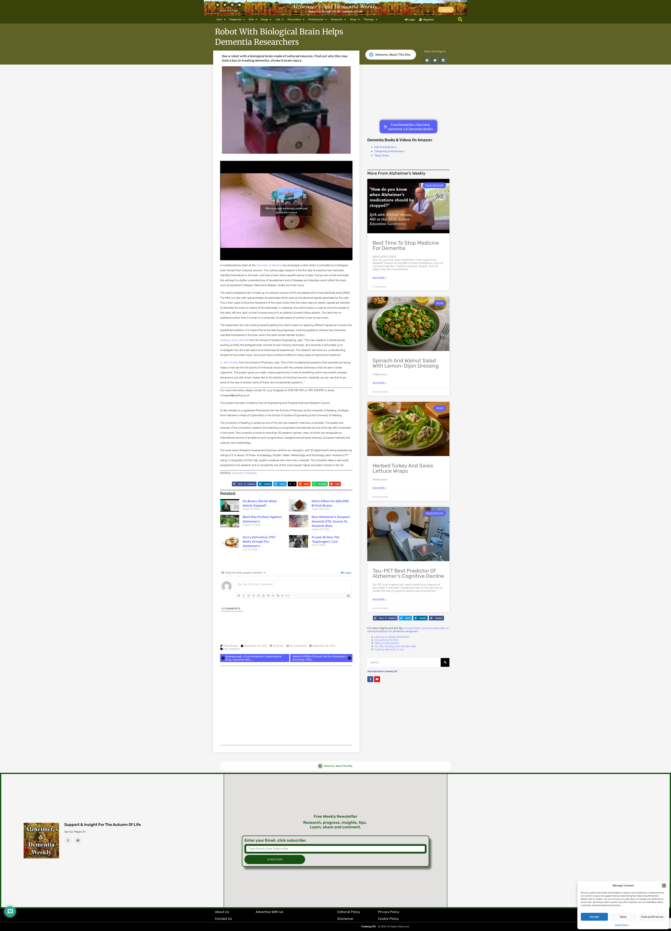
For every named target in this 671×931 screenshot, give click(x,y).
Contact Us (223, 919)
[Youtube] (377, 679)
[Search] (445, 662)
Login (347, 572)
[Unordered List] (263, 596)
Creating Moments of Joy (389, 649)
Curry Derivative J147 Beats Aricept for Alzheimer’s (259, 541)
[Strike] (253, 596)
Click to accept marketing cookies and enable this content (286, 210)
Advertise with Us (269, 912)
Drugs (264, 19)
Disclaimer (345, 919)
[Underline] (248, 596)
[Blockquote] (268, 596)
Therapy (369, 19)
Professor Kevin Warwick (234, 340)
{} (282, 595)
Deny (623, 916)
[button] (664, 885)
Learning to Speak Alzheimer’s (391, 636)
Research (337, 19)
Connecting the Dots (386, 640)
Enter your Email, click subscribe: (275, 840)
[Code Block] (273, 596)
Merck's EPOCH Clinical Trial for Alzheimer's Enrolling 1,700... (319, 658)
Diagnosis (235, 19)
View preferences (652, 916)
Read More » (379, 277)
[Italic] (243, 596)
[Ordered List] (258, 596)
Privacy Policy (388, 912)
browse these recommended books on (408, 630)
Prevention (294, 19)
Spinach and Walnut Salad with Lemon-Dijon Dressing (406, 363)
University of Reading (268, 265)
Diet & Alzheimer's (385, 147)
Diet (251, 19)
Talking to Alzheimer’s (386, 643)
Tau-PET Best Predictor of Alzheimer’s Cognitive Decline (408, 573)
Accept (594, 916)
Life (278, 19)
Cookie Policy (621, 925)
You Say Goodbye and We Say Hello (395, 646)
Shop (353, 19)
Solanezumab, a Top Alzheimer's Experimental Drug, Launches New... (253, 658)
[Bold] (238, 596)
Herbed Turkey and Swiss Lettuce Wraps (403, 468)
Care (219, 19)
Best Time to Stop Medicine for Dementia (406, 245)
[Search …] (460, 19)
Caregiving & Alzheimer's (389, 151)
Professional (315, 19)
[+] (287, 595)
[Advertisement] (286, 705)
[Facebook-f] (370, 679)
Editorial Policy (348, 912)
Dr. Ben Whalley (229, 362)
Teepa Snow (381, 155)
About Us (222, 912)
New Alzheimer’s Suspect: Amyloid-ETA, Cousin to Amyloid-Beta (331, 521)
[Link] (278, 596)
